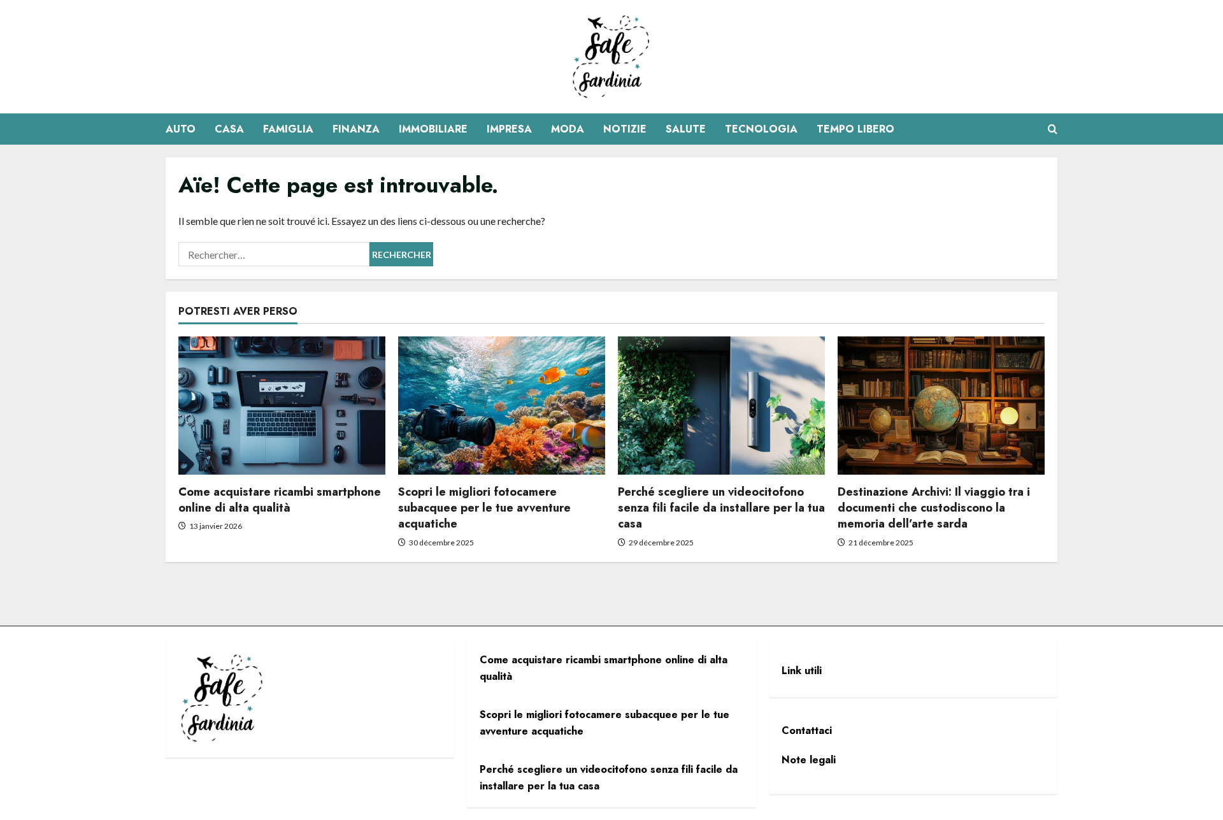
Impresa (509, 129)
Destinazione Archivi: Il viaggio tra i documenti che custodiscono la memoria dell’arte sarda (934, 508)
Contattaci (807, 730)
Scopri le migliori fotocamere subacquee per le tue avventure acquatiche (484, 508)
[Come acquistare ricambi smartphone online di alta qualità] (281, 405)
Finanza (356, 129)
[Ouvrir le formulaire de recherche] (1052, 129)
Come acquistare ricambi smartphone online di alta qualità (279, 500)
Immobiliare (433, 129)
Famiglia (288, 129)
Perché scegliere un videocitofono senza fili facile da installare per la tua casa (721, 508)
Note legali (809, 759)
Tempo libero (855, 129)
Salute (686, 129)
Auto (181, 129)
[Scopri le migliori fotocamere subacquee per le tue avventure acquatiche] (501, 405)
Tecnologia (761, 129)
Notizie (625, 129)
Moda (567, 129)
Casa (229, 129)
